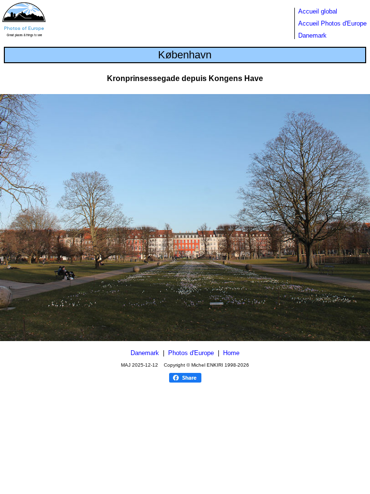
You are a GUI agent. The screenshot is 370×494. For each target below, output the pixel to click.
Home (231, 353)
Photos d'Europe (191, 353)
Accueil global (317, 11)
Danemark (312, 35)
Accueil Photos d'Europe (332, 23)
